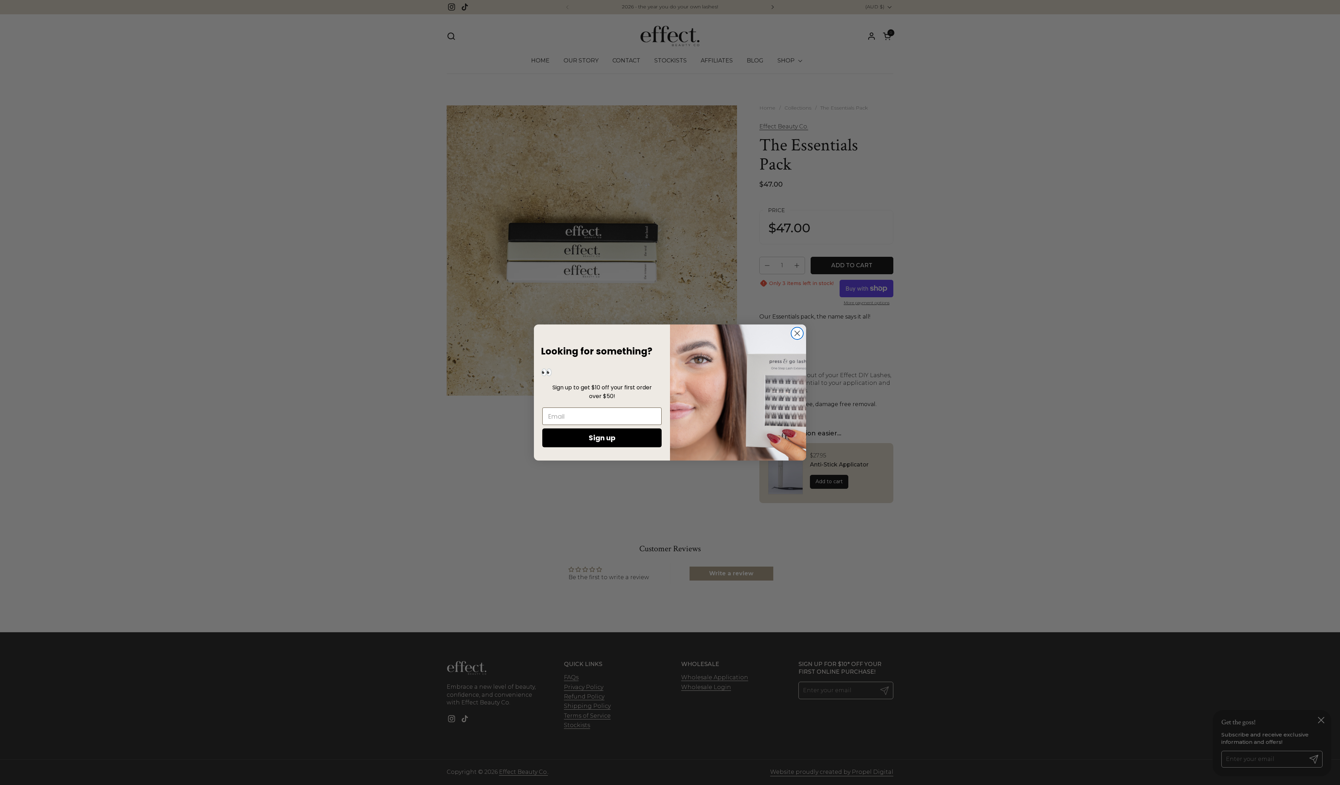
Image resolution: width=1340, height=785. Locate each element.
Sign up (602, 438)
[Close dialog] (797, 333)
